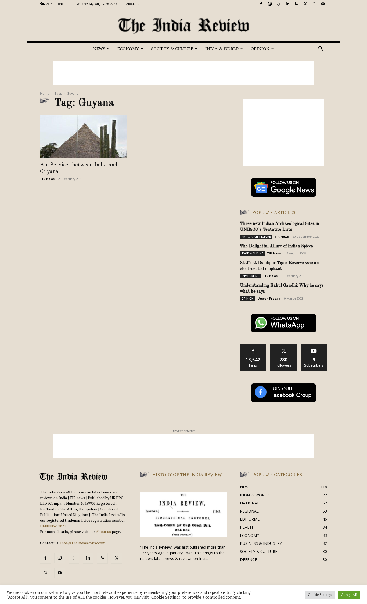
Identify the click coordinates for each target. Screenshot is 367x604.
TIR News (47, 179)
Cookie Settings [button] (320, 594)
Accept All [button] (349, 594)
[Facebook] (261, 4)
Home (44, 93)
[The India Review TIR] (183, 26)
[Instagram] (270, 4)
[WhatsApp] (314, 4)
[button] (320, 49)
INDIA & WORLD (222, 49)
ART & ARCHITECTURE (256, 237)
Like (253, 346)
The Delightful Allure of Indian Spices (276, 246)
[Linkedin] (287, 4)
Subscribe (314, 346)
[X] (305, 4)
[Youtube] (323, 4)
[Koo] (279, 4)
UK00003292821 (53, 525)
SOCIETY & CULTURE (172, 49)
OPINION (260, 49)
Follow (283, 346)
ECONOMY (128, 49)
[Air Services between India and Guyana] (83, 136)
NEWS (99, 49)
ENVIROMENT (250, 276)
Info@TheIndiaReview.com (82, 542)
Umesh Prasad (268, 298)
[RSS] (296, 4)
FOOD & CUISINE (252, 253)
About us (132, 4)
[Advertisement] (183, 73)
